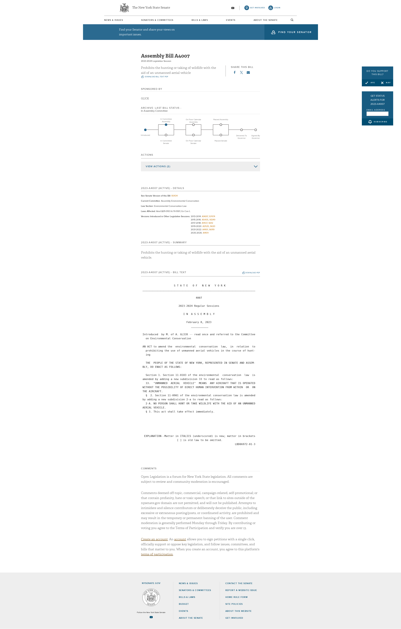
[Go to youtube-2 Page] (151, 617)
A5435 (205, 220)
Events (230, 20)
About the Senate (191, 618)
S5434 (174, 196)
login (277, 8)
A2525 (206, 226)
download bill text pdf (156, 77)
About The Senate (266, 20)
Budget (184, 604)
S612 (210, 223)
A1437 (204, 223)
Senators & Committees (157, 20)
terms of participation (157, 554)
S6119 (211, 230)
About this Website (238, 611)
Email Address (376, 110)
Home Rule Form (236, 597)
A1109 (205, 233)
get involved (257, 8)
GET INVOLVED (234, 618)
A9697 (205, 216)
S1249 (212, 220)
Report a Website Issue (241, 590)
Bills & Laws (200, 20)
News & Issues (113, 20)
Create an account (154, 539)
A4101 (205, 230)
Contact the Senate (239, 583)
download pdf (252, 273)
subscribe (380, 122)
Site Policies (234, 604)
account (180, 539)
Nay (388, 83)
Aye (373, 83)
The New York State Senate (151, 7)
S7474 (212, 216)
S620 (212, 226)
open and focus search (292, 20)
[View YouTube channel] (232, 8)
